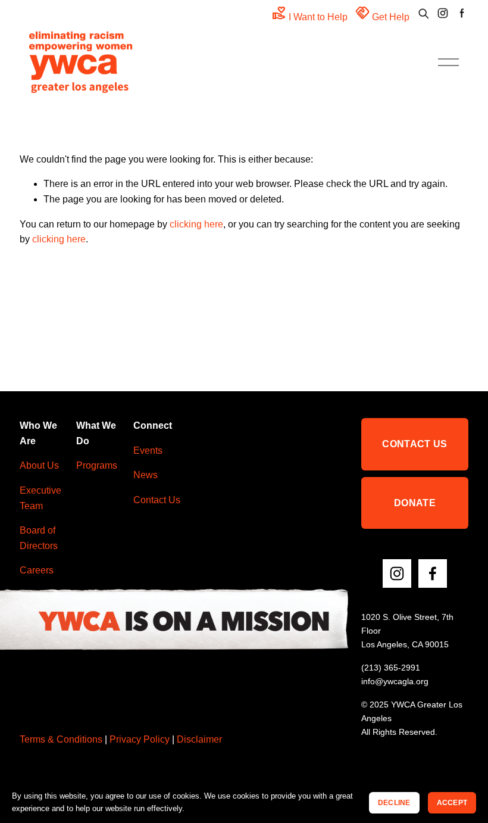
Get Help (382, 13)
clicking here (196, 224)
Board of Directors (39, 538)
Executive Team (40, 498)
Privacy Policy (140, 739)
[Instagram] (397, 573)
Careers (37, 570)
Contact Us (156, 500)
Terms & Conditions (61, 739)
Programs (96, 465)
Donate (415, 503)
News (145, 475)
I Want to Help (310, 13)
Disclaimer (199, 739)
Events (147, 450)
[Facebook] (432, 573)
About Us (39, 465)
